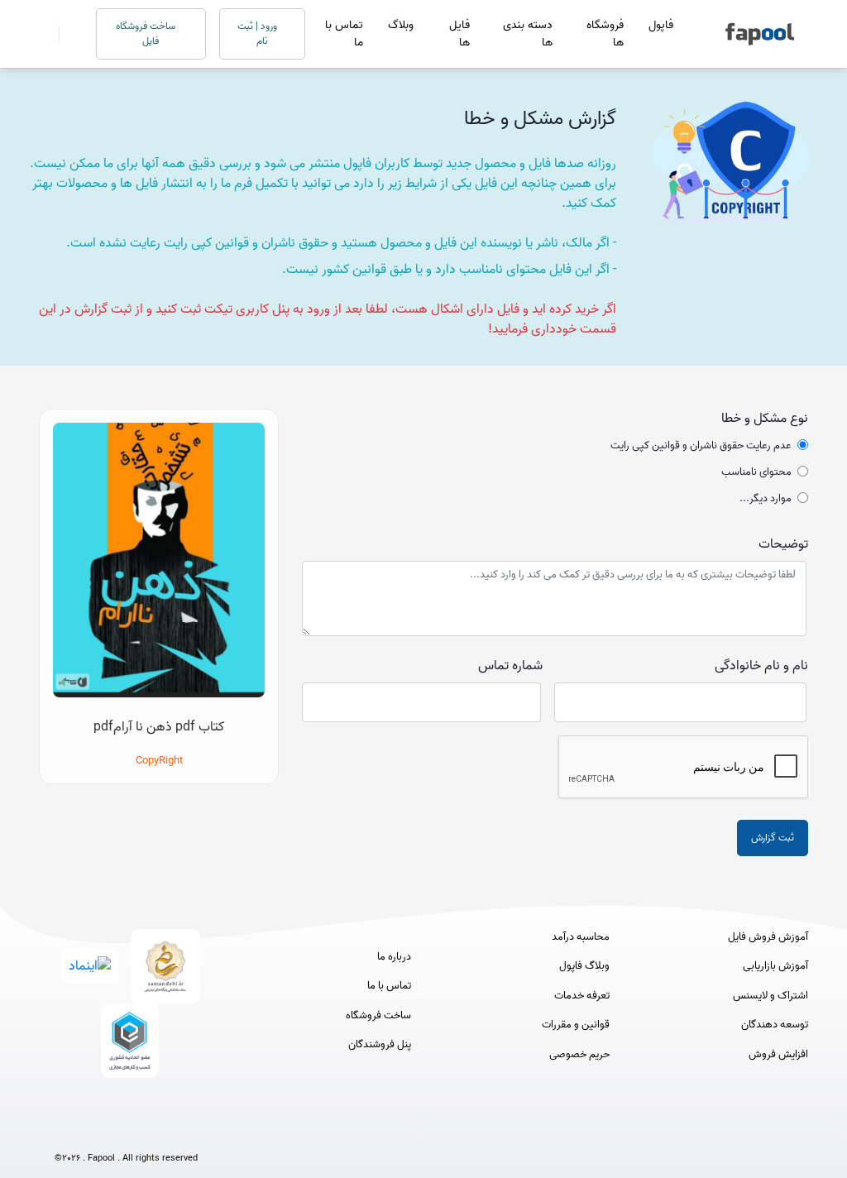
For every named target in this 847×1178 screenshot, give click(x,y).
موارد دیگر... (765, 499)
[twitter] (156, 1130)
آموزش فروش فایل (768, 937)
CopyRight (159, 760)
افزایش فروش (778, 1054)
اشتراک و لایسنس (770, 996)
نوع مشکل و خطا (764, 419)
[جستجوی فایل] (67, 34)
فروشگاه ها (605, 34)
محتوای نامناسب (756, 472)
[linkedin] (187, 1130)
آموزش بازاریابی (775, 966)
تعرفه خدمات (582, 996)
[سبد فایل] (45, 34)
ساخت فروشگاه (378, 1016)
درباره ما (394, 957)
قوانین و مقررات (576, 1025)
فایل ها (459, 34)
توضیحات (783, 544)
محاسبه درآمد (581, 937)
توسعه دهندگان (774, 1025)
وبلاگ (401, 25)
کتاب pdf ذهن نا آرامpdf (158, 727)
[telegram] (95, 1130)
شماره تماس (510, 666)
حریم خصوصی (579, 1054)
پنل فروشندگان (379, 1045)
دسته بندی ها (528, 34)
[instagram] (126, 1130)
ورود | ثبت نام (258, 33)
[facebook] (65, 1130)
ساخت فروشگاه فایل (147, 33)
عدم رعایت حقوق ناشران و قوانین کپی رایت (701, 446)
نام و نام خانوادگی (761, 666)
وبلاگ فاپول (584, 966)
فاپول (660, 25)
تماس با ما (344, 34)
